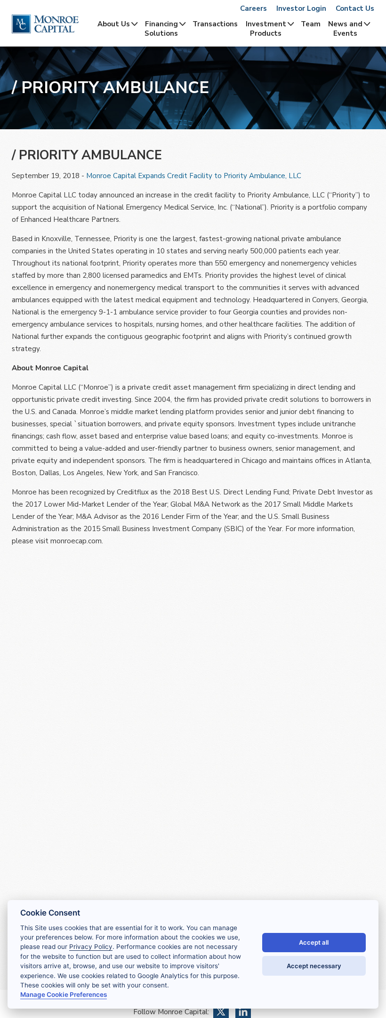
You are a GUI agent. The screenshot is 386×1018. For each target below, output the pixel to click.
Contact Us (355, 8)
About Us (113, 24)
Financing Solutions (161, 28)
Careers (253, 8)
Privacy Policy (91, 946)
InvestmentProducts (266, 28)
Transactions (215, 24)
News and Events (345, 28)
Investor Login (301, 8)
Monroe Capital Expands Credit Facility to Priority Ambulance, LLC (193, 175)
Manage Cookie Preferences (63, 994)
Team (311, 24)
